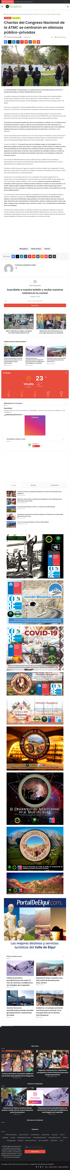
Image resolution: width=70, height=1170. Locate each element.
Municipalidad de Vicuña (54, 1137)
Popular (13, 485)
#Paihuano (58, 410)
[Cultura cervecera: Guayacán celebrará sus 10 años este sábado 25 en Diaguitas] (11, 494)
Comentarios (55, 485)
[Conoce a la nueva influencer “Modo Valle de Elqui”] (11, 524)
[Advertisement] (35, 22)
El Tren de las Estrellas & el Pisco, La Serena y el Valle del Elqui (36, 507)
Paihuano (65, 1137)
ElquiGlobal (8, 408)
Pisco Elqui (20, 1140)
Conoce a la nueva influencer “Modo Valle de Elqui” (33, 522)
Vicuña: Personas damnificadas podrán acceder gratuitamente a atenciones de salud (37, 1)
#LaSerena (8, 412)
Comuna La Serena (23, 1134)
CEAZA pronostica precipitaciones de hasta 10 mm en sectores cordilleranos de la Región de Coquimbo (35, 360)
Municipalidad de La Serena (24, 1137)
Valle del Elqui (36, 249)
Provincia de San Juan (30, 1140)
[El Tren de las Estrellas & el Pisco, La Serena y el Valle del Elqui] (11, 509)
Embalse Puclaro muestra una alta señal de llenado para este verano (56, 359)
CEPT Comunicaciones (11, 1134)
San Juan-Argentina (43, 1140)
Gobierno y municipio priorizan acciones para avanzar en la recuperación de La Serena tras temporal (49, 1011)
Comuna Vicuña (45, 1134)
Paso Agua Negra (11, 1140)
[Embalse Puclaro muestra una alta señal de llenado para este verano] (56, 351)
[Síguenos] (35, 1095)
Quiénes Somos (53, 1167)
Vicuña (47, 249)
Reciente (33, 485)
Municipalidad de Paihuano (39, 1137)
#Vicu (63, 410)
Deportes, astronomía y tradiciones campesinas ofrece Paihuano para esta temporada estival (52, 1072)
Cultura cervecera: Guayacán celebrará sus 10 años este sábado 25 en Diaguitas (17, 1075)
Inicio (46, 1167)
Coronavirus (55, 1134)
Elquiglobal (24, 249)
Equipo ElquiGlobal (63, 1167)
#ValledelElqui (33, 410)
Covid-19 (62, 1134)
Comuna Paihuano (35, 1134)
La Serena (12, 1137)
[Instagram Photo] (14, 425)
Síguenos (35, 417)
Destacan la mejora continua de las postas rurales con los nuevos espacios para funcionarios (13, 360)
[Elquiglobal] (14, 6)
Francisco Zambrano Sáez (13, 37)
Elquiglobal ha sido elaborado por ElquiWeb (41, 1164)
